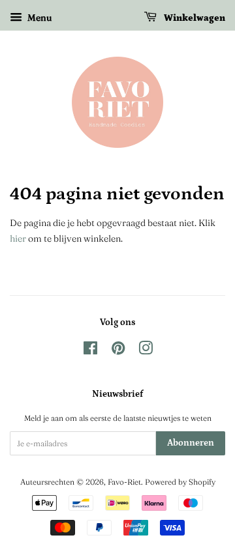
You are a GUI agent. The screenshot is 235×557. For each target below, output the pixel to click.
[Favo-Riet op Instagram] (145, 351)
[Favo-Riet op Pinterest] (118, 351)
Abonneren (190, 443)
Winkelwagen (193, 18)
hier (18, 238)
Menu (38, 17)
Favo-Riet (124, 482)
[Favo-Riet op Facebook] (90, 351)
